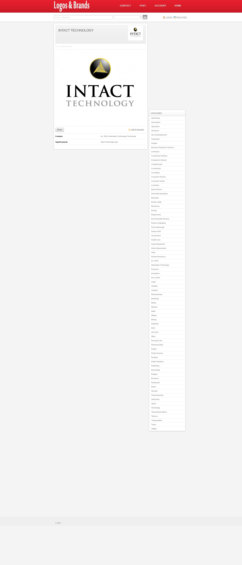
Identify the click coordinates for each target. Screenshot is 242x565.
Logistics (154, 290)
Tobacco (154, 416)
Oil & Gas (154, 332)
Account (160, 5)
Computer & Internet (159, 160)
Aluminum (155, 131)
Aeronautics (155, 122)
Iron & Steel (155, 278)
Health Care (155, 240)
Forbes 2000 (156, 231)
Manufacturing (156, 294)
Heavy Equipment (158, 244)
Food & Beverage (158, 227)
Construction (156, 168)
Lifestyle (154, 286)
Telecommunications (159, 412)
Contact (125, 5)
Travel (153, 425)
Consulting (155, 173)
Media (153, 303)
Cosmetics (155, 185)
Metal (153, 311)
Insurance (155, 269)
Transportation (156, 420)
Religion (154, 374)
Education (155, 198)
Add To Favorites (137, 130)
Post (143, 5)
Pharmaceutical (157, 345)
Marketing (155, 299)
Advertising (155, 118)
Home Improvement (158, 248)
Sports (153, 404)
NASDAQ (154, 324)
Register (181, 17)
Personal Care (156, 341)
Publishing (155, 366)
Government (156, 236)
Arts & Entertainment (159, 135)
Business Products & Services (162, 147)
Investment (155, 273)
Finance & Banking (158, 223)
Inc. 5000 (104, 136)
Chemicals (155, 152)
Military (154, 315)
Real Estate (155, 370)
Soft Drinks (155, 399)
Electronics (155, 206)
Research (155, 378)
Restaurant (155, 383)
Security (154, 391)
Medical (154, 307)
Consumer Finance (158, 177)
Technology (131, 136)
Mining (153, 320)
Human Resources (158, 257)
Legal (153, 282)
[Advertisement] (167, 65)
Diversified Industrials (159, 194)
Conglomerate (156, 164)
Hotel (153, 252)
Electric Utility (156, 202)
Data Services (156, 189)
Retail (153, 387)
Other (153, 336)
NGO (153, 328)
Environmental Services (160, 219)
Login (169, 17)
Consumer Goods (158, 181)
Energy (154, 210)
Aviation (154, 143)
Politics (154, 349)
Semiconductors (157, 395)
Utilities (154, 429)
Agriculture (155, 126)
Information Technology (117, 136)
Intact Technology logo (109, 142)
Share (59, 130)
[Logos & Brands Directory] (82, 11)
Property (154, 357)
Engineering (156, 215)
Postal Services (157, 353)
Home (177, 5)
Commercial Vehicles (159, 156)
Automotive (155, 139)
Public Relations (157, 362)
